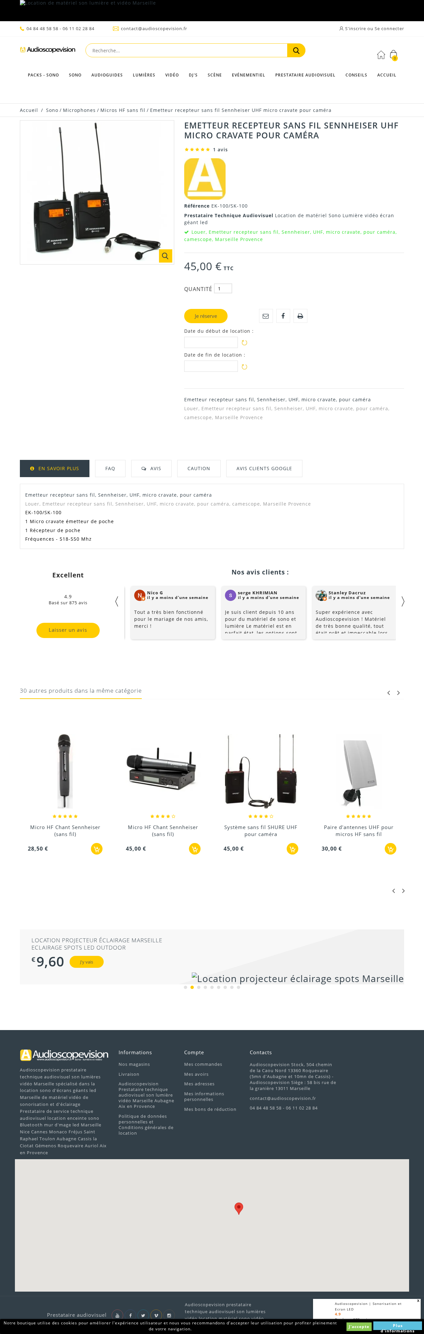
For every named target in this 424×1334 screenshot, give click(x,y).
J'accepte (359, 1326)
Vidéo (172, 75)
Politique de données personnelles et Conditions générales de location (146, 1124)
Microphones (79, 110)
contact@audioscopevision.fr (154, 28)
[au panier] (97, 849)
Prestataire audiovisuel (305, 75)
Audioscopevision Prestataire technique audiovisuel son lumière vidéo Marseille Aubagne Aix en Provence (146, 1095)
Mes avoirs (196, 1074)
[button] (239, 1209)
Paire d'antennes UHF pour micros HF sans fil (359, 830)
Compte (194, 1052)
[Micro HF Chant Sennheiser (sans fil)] (65, 772)
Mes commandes (203, 1064)
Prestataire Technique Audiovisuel (229, 215)
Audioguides (107, 75)
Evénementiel (248, 75)
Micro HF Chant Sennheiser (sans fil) (65, 830)
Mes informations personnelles (204, 1096)
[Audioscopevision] (48, 51)
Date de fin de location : (214, 355)
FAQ (110, 468)
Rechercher (296, 50)
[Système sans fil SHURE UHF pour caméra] (261, 772)
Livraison (129, 1074)
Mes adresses (199, 1084)
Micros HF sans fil (122, 110)
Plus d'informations (398, 1326)
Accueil (387, 75)
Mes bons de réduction (210, 1109)
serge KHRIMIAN (258, 592)
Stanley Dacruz (347, 592)
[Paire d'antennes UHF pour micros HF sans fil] (359, 772)
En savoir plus (58, 468)
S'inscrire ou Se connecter (374, 28)
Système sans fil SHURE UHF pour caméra (260, 830)
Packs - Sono (43, 75)
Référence (197, 206)
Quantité (198, 289)
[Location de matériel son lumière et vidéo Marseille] (212, 10)
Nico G (155, 592)
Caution (198, 468)
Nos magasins (134, 1064)
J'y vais (86, 962)
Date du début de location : (219, 331)
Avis (155, 468)
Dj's (193, 75)
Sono (75, 75)
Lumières (144, 75)
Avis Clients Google (264, 468)
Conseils (356, 75)
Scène (215, 75)
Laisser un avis (68, 629)
